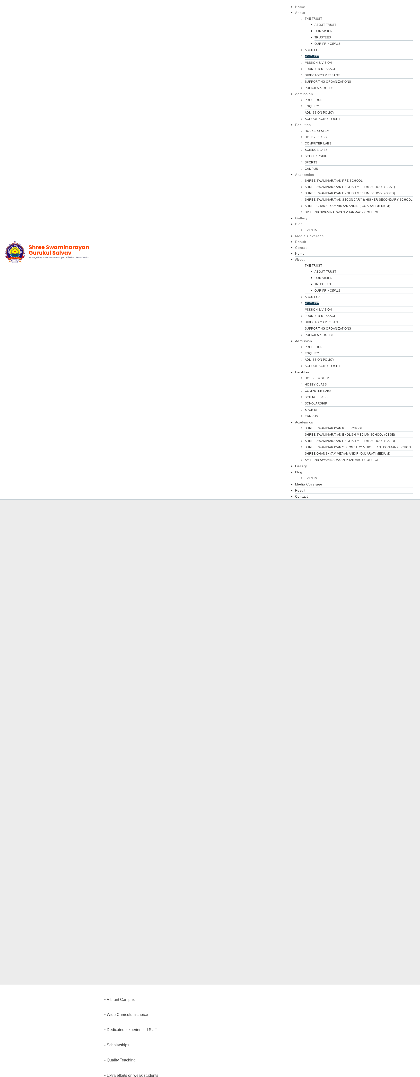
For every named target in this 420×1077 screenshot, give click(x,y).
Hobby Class (316, 137)
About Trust (325, 25)
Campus (311, 169)
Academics (304, 175)
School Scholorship (323, 119)
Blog (299, 224)
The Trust (313, 18)
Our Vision (324, 31)
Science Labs (316, 150)
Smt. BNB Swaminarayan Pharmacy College (342, 212)
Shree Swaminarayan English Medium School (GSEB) (350, 193)
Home (300, 7)
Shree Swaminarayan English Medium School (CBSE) (350, 187)
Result (300, 242)
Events (311, 230)
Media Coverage (309, 236)
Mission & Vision (318, 62)
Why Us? (312, 56)
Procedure (315, 100)
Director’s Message (322, 75)
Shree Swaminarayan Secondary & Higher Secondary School (359, 199)
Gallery (301, 218)
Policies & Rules (319, 88)
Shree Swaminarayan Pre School (334, 180)
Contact (302, 248)
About (300, 13)
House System (317, 131)
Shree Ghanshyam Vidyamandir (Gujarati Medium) (347, 206)
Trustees (323, 37)
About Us (313, 50)
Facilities (303, 125)
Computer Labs (318, 143)
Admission (304, 94)
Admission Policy (319, 112)
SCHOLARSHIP (316, 156)
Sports (311, 162)
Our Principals (328, 43)
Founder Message (320, 69)
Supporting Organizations (328, 81)
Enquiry (312, 106)
